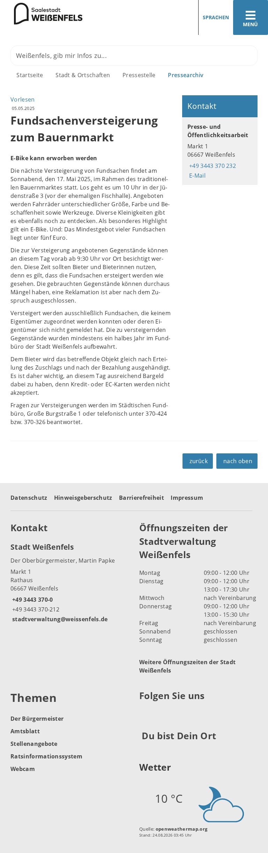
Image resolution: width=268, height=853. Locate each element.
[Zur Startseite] (41, 13)
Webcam (22, 769)
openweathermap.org (182, 829)
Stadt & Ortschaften (82, 75)
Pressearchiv (185, 75)
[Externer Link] (145, 712)
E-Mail (196, 175)
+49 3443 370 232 (211, 166)
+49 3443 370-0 (31, 599)
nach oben (237, 461)
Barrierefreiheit (141, 498)
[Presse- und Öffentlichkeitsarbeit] (219, 151)
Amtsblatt (25, 731)
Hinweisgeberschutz (83, 498)
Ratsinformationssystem (46, 756)
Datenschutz (28, 498)
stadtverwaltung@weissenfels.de (59, 619)
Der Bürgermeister (37, 718)
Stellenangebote (34, 744)
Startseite (29, 75)
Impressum (187, 498)
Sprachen (216, 17)
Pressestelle (139, 75)
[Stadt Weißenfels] (69, 582)
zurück (198, 461)
